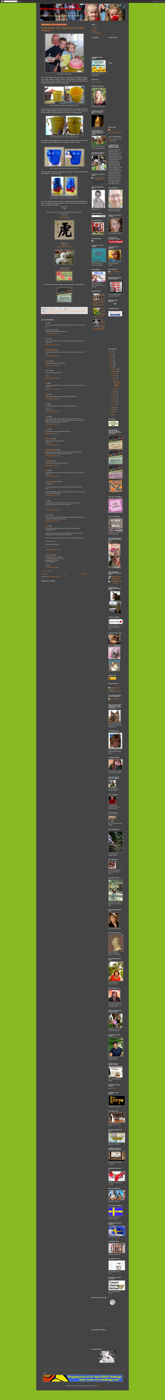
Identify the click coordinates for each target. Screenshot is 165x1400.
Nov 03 (115, 402)
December (114, 369)
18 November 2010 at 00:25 (52, 333)
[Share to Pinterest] (67, 309)
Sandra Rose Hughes (51, 450)
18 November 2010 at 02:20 (52, 365)
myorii (47, 416)
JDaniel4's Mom (49, 350)
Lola (46, 404)
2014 (111, 358)
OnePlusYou (117, 691)
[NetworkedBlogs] (115, 312)
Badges (95, 31)
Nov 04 (115, 400)
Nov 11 (115, 395)
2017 (111, 351)
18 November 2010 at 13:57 (52, 444)
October (113, 407)
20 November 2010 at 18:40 (52, 521)
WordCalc (114, 1088)
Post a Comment (48, 570)
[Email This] (59, 309)
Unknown (49, 308)
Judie (46, 394)
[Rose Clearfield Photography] (115, 580)
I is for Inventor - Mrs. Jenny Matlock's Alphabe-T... (117, 384)
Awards (95, 29)
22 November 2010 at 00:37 (52, 567)
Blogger (97, 1386)
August (113, 409)
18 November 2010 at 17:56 (52, 510)
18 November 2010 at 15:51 (52, 476)
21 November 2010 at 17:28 (52, 549)
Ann (46, 383)
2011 (111, 365)
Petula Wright (49, 461)
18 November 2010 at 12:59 (52, 424)
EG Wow (47, 361)
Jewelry (110, 139)
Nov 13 (115, 391)
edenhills (47, 370)
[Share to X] (63, 309)
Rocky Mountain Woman (52, 481)
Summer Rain (49, 438)
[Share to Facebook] (65, 309)
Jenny (47, 526)
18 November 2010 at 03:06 (52, 398)
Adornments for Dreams (61, 8)
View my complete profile (114, 132)
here (83, 284)
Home (64, 574)
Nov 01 (115, 404)
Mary (63, 245)
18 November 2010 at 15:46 (52, 465)
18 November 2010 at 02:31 (52, 378)
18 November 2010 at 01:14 (52, 344)
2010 (111, 367)
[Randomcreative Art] (115, 576)
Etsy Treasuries (97, 33)
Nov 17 (115, 380)
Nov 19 (115, 378)
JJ (46, 323)
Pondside (48, 515)
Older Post (84, 574)
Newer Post (45, 574)
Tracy (47, 429)
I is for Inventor (49, 312)
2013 (111, 360)
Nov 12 (115, 393)
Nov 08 (115, 397)
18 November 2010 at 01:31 (52, 356)
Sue (46, 500)
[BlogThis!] (61, 309)
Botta (64, 215)
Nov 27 (115, 373)
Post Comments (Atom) (54, 576)
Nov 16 (115, 389)
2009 (111, 414)
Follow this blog (115, 314)
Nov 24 (115, 375)
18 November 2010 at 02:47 (52, 389)
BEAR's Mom (49, 555)
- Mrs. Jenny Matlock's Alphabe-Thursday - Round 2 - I (58, 311)
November (114, 371)
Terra (46, 470)
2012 (111, 362)
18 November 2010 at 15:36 (52, 456)
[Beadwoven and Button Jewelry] (115, 583)
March (113, 412)
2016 (111, 353)
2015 (111, 356)
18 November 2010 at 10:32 (52, 411)
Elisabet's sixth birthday (77, 311)
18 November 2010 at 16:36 (52, 495)
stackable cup (56, 312)
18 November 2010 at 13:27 (52, 433)
